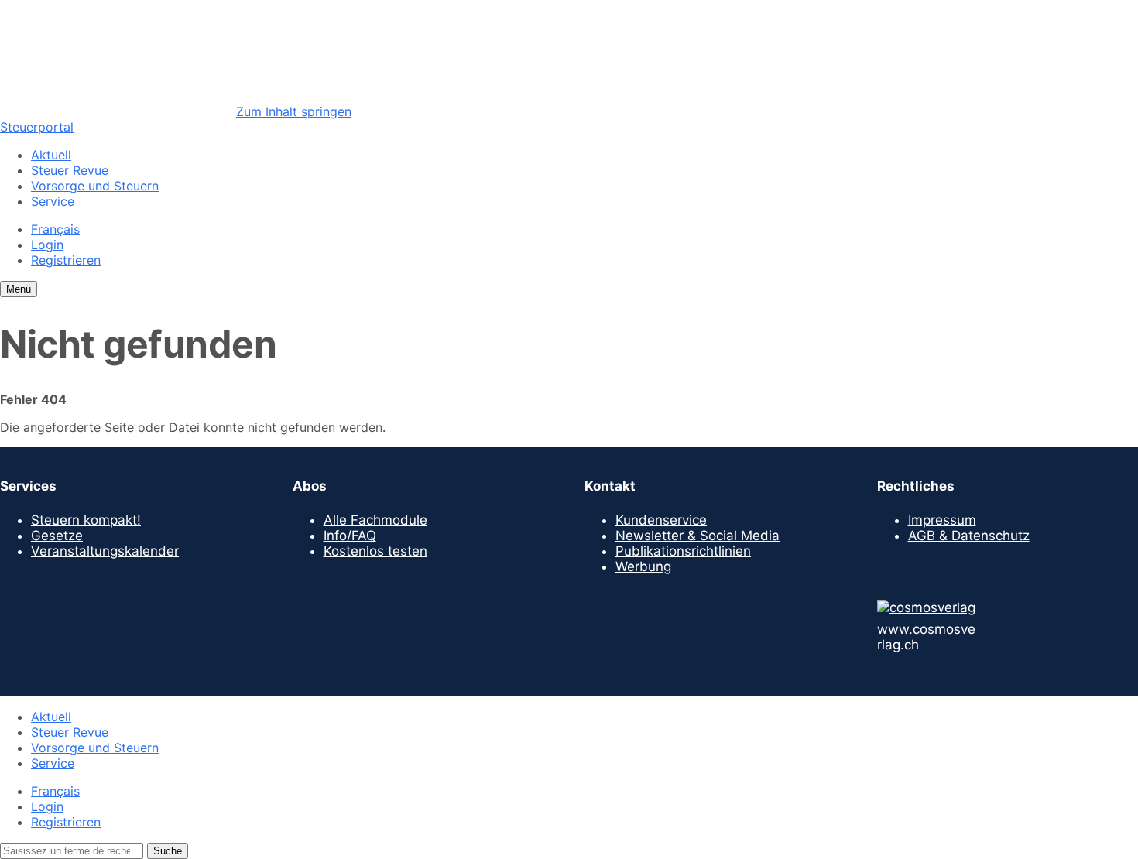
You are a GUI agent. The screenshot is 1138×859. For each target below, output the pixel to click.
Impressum (942, 520)
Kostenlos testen (375, 551)
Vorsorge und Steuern (95, 185)
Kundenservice (661, 520)
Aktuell (51, 155)
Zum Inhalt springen (293, 111)
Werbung (643, 566)
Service (52, 201)
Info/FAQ (350, 535)
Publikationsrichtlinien (683, 551)
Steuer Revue (69, 170)
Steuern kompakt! (86, 520)
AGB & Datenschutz (969, 535)
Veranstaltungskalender (105, 551)
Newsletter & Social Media (697, 535)
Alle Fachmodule (375, 520)
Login (47, 244)
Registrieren (66, 260)
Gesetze (57, 535)
